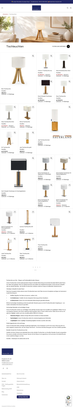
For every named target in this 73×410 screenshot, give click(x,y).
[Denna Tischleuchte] (27, 112)
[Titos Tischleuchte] (55, 226)
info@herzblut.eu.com (7, 362)
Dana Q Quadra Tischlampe (45, 96)
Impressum (19, 393)
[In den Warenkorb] (33, 107)
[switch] (68, 404)
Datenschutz (20, 390)
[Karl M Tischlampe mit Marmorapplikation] (64, 190)
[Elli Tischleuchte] (9, 138)
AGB (18, 387)
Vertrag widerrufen (23, 396)
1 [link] (35, 267)
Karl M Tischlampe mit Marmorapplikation (62, 200)
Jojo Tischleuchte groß (25, 147)
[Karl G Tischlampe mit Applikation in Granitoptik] (45, 163)
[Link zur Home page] (7, 351)
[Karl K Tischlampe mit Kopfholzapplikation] (45, 190)
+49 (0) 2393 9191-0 (7, 364)
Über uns (4, 378)
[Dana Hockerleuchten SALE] (64, 61)
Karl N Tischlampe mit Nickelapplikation (7, 227)
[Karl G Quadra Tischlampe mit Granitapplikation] (18, 172)
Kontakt (4, 381)
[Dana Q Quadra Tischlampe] (45, 87)
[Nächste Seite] (40, 268)
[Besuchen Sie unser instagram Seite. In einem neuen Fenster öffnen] (7, 368)
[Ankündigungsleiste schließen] (71, 2)
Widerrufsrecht (20, 381)
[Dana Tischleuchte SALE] (9, 112)
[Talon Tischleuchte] (27, 244)
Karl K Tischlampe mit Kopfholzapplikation (43, 200)
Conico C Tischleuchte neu (45, 70)
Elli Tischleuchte (5, 147)
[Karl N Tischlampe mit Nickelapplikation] (9, 217)
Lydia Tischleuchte (6, 253)
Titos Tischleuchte (42, 245)
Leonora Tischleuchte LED (26, 226)
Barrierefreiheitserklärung (23, 384)
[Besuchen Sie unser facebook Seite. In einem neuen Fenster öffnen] (3, 368)
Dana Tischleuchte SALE (7, 121)
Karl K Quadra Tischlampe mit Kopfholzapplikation (63, 173)
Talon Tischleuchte (24, 253)
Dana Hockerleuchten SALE (63, 70)
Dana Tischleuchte (61, 96)
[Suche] (67, 7)
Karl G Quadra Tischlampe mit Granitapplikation (13, 191)
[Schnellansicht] (33, 55)
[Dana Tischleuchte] (64, 87)
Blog (3, 391)
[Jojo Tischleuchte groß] (27, 138)
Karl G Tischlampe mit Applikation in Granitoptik (44, 173)
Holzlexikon (5, 394)
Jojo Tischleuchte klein (44, 140)
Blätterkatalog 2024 (7, 388)
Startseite (5, 14)
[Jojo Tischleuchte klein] (55, 121)
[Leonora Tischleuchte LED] (27, 217)
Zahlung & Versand (21, 378)
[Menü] (71, 396)
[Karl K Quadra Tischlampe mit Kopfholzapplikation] (64, 163)
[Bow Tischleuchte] (18, 70)
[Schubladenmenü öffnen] (2, 7)
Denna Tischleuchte (25, 121)
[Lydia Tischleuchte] (9, 244)
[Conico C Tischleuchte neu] (45, 61)
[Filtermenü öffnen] (68, 46)
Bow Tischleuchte (6, 88)
